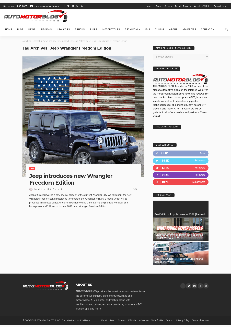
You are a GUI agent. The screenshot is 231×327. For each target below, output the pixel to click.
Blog (20, 29)
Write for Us (157, 320)
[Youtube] (181, 182)
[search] (226, 29)
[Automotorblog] (35, 16)
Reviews (46, 29)
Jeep (32, 168)
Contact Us (219, 6)
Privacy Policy (182, 320)
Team (158, 6)
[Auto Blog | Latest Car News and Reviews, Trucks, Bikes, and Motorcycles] (45, 285)
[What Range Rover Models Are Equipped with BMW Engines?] (181, 229)
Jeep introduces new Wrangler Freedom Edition (70, 179)
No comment (56, 189)
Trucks (80, 29)
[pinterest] (181, 168)
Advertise (189, 29)
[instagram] (181, 175)
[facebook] (181, 153)
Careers (168, 6)
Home (8, 29)
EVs (147, 29)
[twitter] (181, 161)
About (150, 6)
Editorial (132, 320)
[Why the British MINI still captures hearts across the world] (181, 253)
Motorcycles (111, 29)
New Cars (63, 29)
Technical (131, 29)
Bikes (93, 29)
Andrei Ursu (39, 189)
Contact (206, 29)
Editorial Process (183, 6)
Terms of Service (200, 320)
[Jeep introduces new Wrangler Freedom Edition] (83, 116)
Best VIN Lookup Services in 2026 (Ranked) (179, 214)
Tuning (159, 29)
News (32, 29)
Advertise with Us (202, 6)
